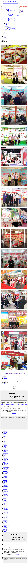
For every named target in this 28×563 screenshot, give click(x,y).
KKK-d (7, 24)
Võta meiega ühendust (10, 29)
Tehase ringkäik (12, 28)
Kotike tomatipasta (10, 13)
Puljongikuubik (11, 20)
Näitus (9, 27)
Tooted (7, 9)
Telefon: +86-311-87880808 (9, 1)
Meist (6, 26)
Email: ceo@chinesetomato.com (10, 3)
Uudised (7, 23)
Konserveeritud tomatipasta (11, 11)
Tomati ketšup (11, 22)
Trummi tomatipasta (10, 16)
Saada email (3, 383)
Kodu (6, 8)
